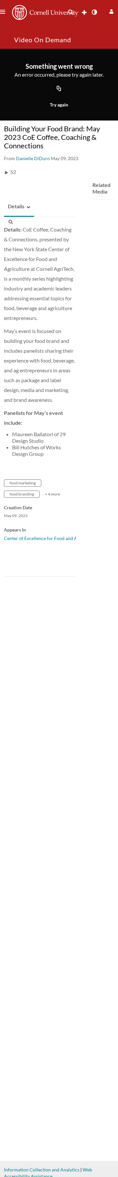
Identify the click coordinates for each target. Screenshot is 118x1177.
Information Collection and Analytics (41, 1169)
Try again (59, 104)
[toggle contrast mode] (94, 12)
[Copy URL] (59, 89)
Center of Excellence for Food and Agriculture (51, 538)
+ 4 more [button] (52, 494)
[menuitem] (70, 12)
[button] (110, 11)
